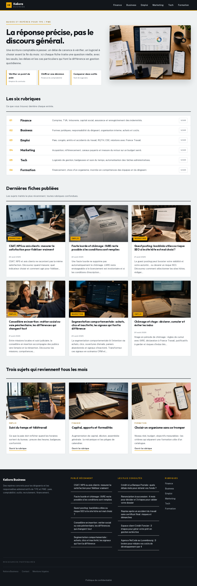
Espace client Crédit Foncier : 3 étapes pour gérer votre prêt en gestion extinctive (136, 529)
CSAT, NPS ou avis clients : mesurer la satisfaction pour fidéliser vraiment (92, 486)
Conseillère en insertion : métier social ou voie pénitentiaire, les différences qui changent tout (92, 525)
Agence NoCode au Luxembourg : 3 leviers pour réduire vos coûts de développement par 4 (138, 543)
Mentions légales (41, 571)
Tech (170, 5)
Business (131, 5)
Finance (117, 5)
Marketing (158, 5)
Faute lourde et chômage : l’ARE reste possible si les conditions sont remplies (93, 498)
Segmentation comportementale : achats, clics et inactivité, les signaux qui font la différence (92, 540)
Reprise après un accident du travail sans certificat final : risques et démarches (138, 514)
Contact (25, 571)
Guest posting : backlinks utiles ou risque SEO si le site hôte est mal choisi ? (93, 511)
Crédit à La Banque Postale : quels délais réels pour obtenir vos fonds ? (139, 486)
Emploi (144, 5)
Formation (183, 5)
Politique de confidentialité (98, 580)
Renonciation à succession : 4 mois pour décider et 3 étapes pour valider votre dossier (139, 499)
